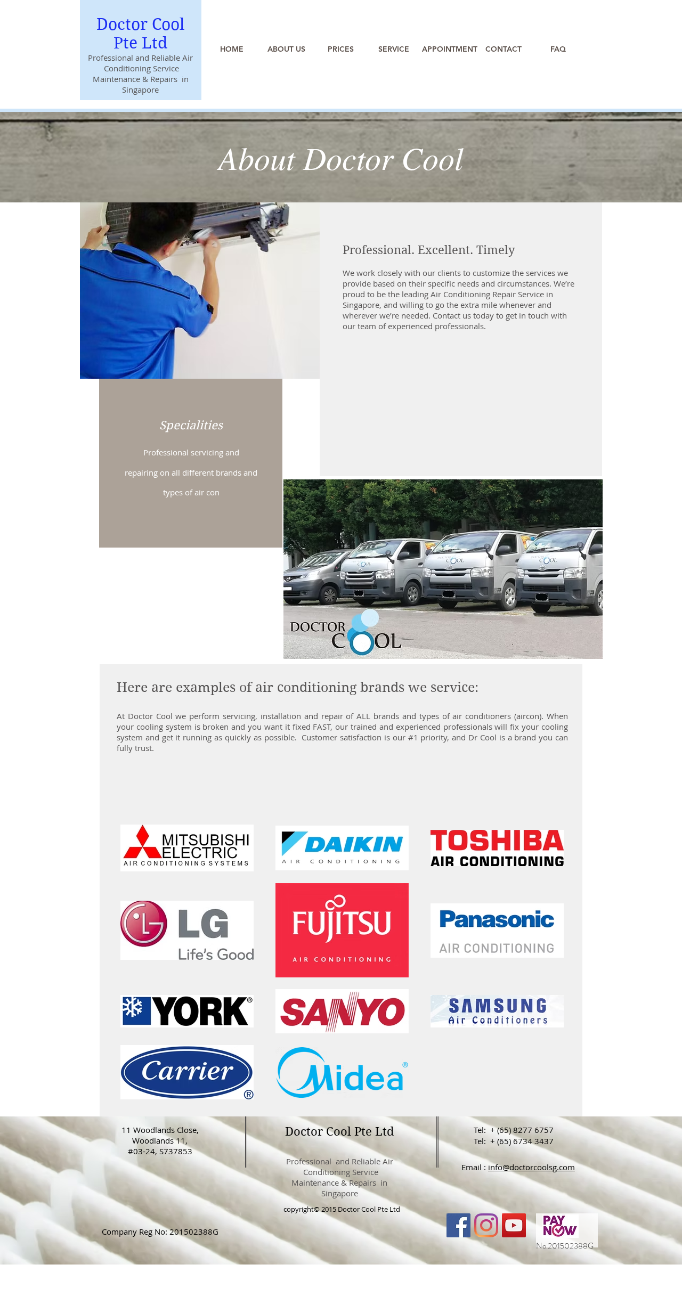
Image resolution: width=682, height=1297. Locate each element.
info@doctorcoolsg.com (531, 1167)
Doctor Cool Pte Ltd (140, 33)
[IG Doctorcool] (486, 1225)
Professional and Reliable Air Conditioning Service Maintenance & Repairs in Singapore (339, 1177)
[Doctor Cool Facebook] (458, 1225)
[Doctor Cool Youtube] (514, 1225)
